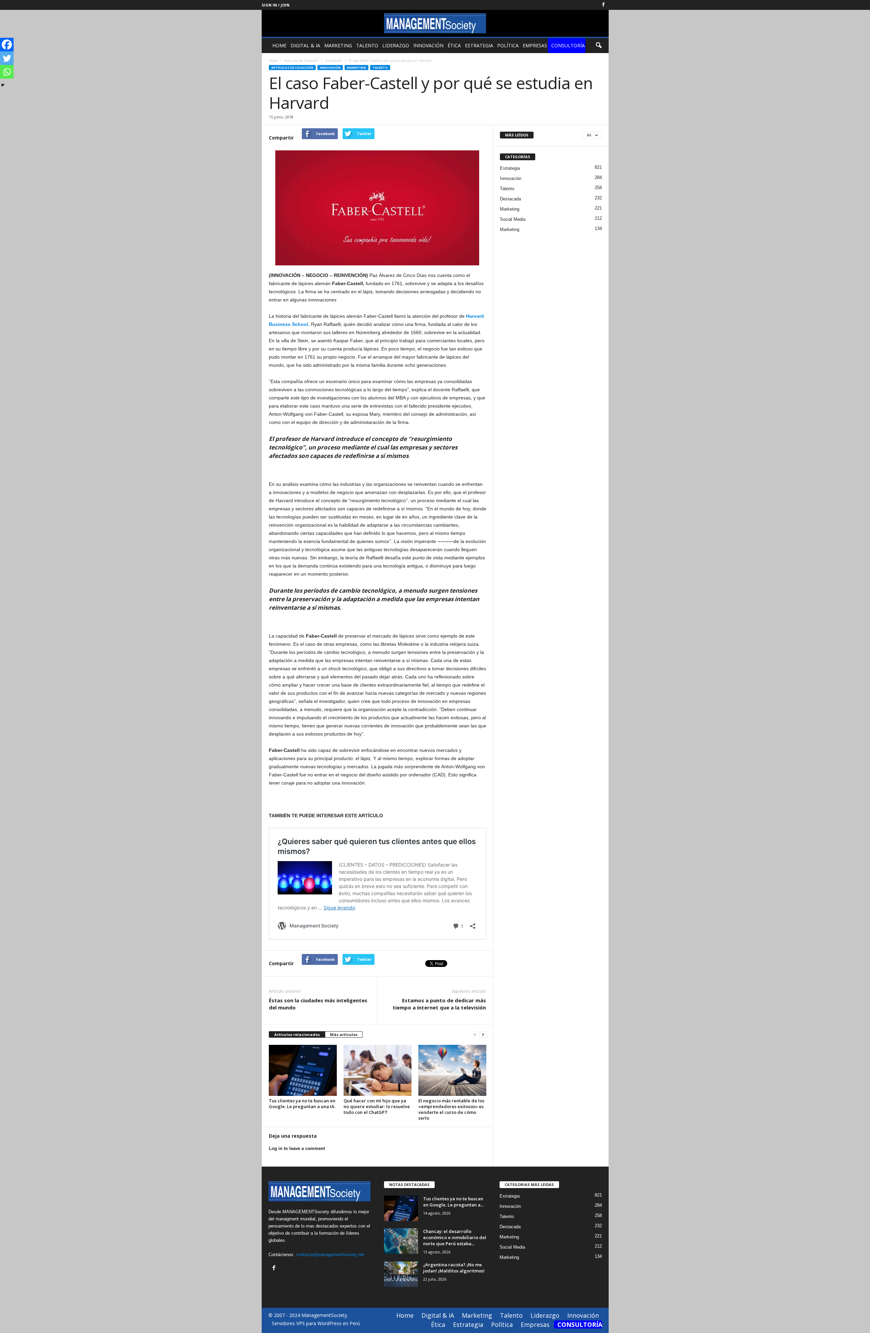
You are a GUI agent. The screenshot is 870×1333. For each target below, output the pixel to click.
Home (279, 45)
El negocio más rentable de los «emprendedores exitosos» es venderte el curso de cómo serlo (451, 1109)
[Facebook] (603, 5)
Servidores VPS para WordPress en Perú (316, 1323)
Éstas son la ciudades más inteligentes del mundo (318, 1004)
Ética (454, 45)
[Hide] (2, 85)
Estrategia (479, 45)
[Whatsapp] (7, 72)
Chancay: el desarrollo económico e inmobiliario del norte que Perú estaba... (454, 1237)
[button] (598, 45)
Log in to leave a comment (297, 1148)
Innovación (428, 45)
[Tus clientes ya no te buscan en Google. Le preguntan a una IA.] (303, 1070)
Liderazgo (395, 45)
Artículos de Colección (292, 67)
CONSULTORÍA (568, 45)
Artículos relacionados (297, 1034)
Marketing (338, 45)
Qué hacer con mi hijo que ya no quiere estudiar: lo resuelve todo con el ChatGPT (377, 1106)
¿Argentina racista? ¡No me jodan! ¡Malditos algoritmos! (454, 1268)
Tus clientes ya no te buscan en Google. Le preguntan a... (453, 1202)
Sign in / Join (276, 4)
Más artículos (344, 1034)
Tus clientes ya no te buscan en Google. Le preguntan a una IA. (302, 1103)
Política (508, 45)
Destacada (510, 198)
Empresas (535, 45)
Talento (367, 45)
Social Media (512, 219)
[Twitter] (7, 58)
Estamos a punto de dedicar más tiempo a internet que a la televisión (439, 1004)
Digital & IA (305, 45)
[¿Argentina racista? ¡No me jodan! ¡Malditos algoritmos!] (401, 1274)
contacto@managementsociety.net (330, 1254)
